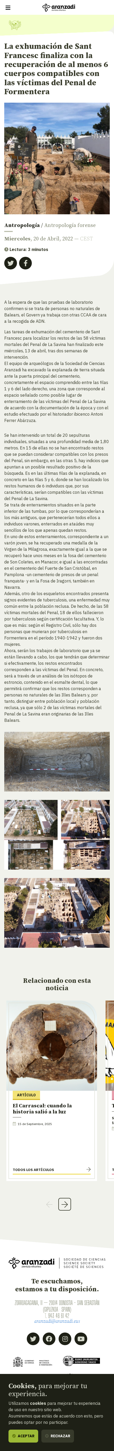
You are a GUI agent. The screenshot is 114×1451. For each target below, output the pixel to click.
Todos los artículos (33, 1169)
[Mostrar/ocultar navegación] (8, 7)
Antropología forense (70, 225)
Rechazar (60, 1436)
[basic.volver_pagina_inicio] (58, 7)
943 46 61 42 (58, 1315)
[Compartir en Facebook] (25, 263)
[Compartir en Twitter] (10, 263)
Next (64, 1204)
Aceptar (25, 1436)
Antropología (22, 225)
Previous (49, 1204)
